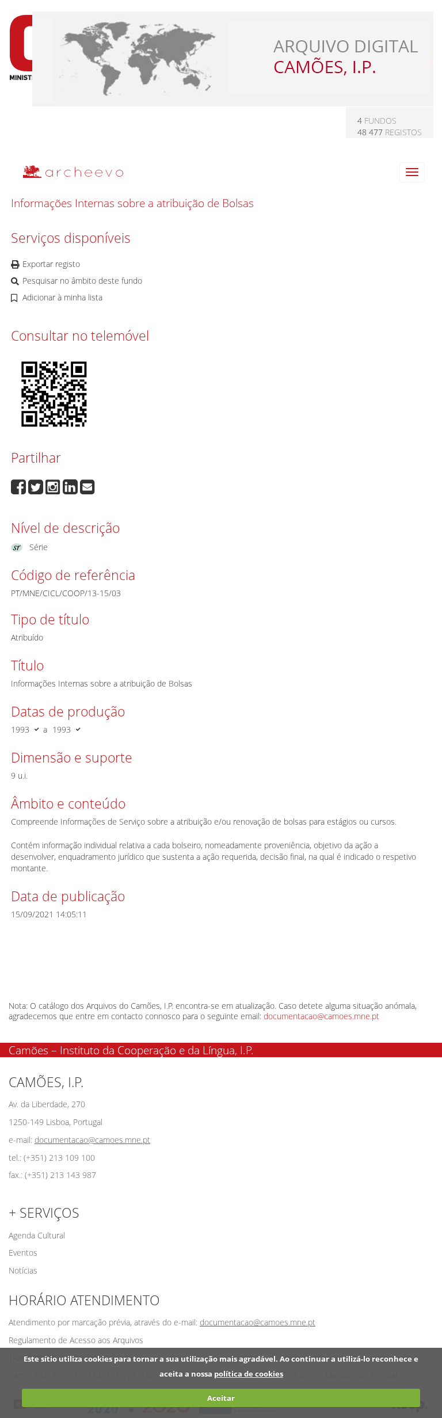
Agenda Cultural (37, 1235)
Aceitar (221, 1398)
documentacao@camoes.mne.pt (321, 1016)
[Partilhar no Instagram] (54, 486)
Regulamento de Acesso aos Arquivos (76, 1340)
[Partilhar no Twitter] (36, 486)
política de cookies (248, 1374)
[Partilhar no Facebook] (19, 486)
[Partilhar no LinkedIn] (71, 486)
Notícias (23, 1270)
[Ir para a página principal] (66, 171)
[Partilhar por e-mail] (87, 486)
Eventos (23, 1252)
